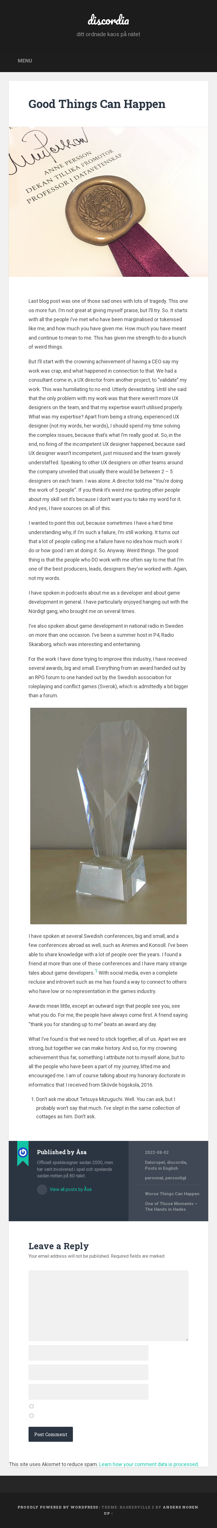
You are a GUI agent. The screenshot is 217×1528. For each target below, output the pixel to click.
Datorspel (155, 1162)
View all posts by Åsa (70, 1189)
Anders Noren (180, 1507)
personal (154, 1177)
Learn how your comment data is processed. (149, 1464)
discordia (108, 20)
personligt (175, 1177)
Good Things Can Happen (97, 103)
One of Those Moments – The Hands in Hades (171, 1206)
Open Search (201, 61)
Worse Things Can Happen (172, 1193)
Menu (25, 61)
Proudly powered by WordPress (58, 1507)
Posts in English (161, 1168)
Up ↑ (108, 1513)
